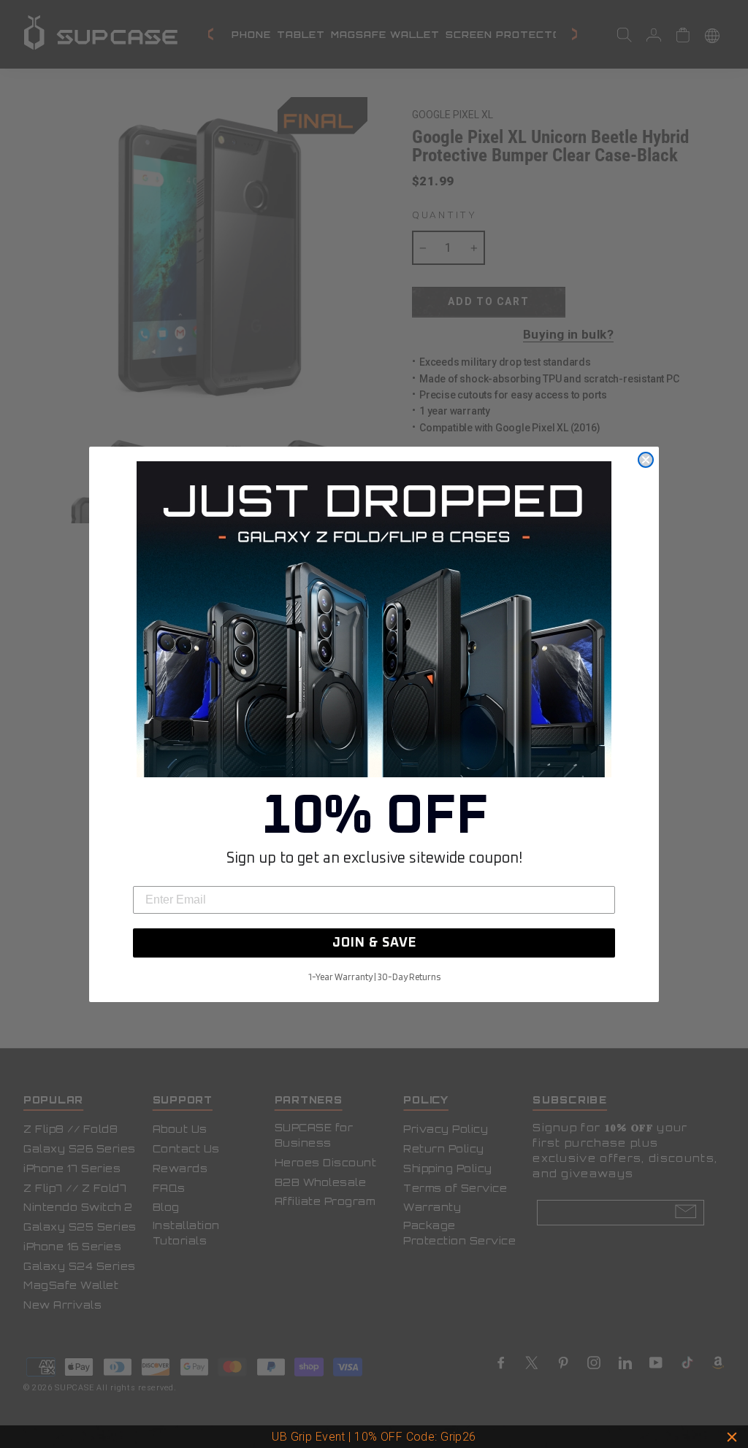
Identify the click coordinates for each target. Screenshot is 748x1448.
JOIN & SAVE (374, 943)
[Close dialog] (645, 459)
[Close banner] (732, 1437)
